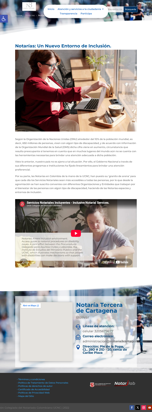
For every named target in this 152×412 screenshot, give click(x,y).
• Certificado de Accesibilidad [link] (33, 389)
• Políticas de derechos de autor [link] (35, 386)
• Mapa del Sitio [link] (26, 396)
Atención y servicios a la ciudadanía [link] (79, 9)
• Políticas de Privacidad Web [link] (33, 392)
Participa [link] (86, 14)
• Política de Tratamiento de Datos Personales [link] (42, 382)
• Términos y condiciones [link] (31, 379)
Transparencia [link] (68, 14)
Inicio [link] (51, 9)
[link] (4, 19)
